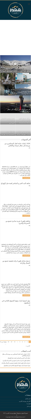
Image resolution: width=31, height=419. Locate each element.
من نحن (29, 406)
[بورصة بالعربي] (15, 10)
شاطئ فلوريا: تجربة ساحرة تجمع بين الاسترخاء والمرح (16, 360)
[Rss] (16, 415)
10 (14, 341)
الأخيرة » (28, 346)
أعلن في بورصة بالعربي (25, 401)
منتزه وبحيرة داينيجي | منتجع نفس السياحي (8, 121)
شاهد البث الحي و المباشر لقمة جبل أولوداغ (15, 71)
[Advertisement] (15, 37)
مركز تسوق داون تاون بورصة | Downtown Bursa (24, 121)
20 (11, 341)
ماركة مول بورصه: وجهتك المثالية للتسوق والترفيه (9, 92)
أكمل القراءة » (26, 178)
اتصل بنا (29, 403)
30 (8, 341)
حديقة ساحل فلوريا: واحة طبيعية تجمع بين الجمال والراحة (16, 363)
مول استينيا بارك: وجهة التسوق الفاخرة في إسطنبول (17, 365)
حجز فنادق (28, 398)
